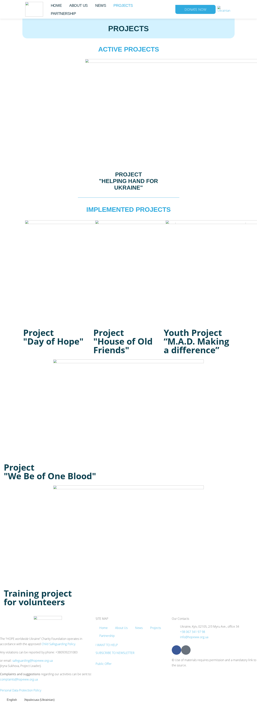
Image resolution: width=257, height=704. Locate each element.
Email (85, 330)
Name (85, 312)
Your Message (92, 348)
